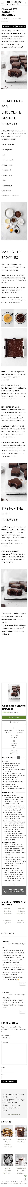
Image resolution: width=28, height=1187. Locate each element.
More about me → (14, 1114)
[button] (3, 712)
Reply (22, 983)
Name (3, 1067)
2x (21, 758)
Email (3, 1074)
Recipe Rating (5, 1035)
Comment (5, 1042)
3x (24, 758)
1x (18, 758)
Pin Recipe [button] (15, 722)
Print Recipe (21, 26)
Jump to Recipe (9, 26)
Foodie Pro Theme (20, 1184)
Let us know (13, 891)
